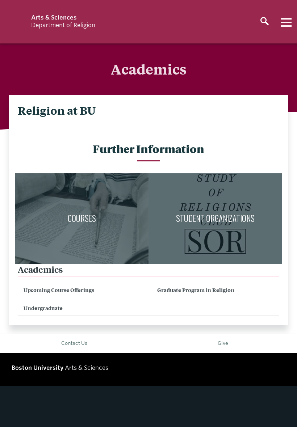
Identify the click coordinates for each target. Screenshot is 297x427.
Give (223, 343)
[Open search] (264, 22)
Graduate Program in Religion (195, 289)
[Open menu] (286, 22)
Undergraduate (43, 308)
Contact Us (74, 343)
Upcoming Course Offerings (59, 289)
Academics (40, 269)
